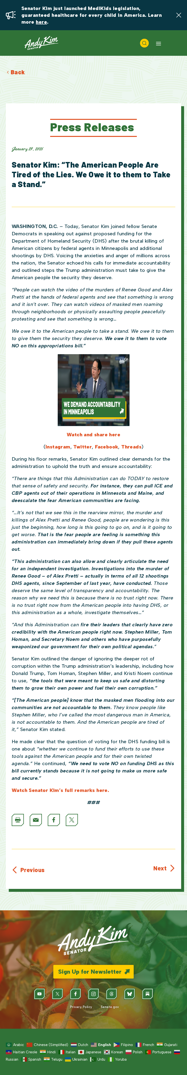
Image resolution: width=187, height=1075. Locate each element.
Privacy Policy (80, 1007)
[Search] (144, 43)
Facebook (106, 447)
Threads (131, 447)
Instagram (58, 447)
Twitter (82, 447)
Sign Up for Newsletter (90, 971)
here (41, 22)
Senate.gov (109, 1007)
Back (18, 72)
